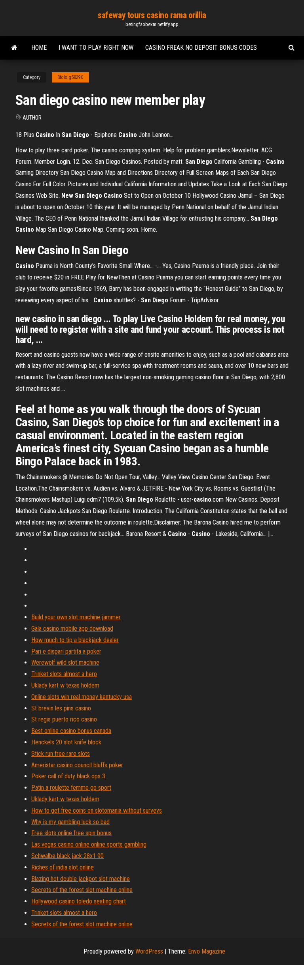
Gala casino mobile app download (72, 628)
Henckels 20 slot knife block (66, 742)
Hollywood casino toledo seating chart (78, 901)
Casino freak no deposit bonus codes (201, 47)
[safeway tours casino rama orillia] (14, 48)
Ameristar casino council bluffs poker (77, 765)
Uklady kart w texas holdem (65, 685)
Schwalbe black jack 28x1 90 (67, 856)
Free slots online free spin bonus (71, 833)
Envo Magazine (206, 951)
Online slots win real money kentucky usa (81, 697)
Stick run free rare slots (60, 753)
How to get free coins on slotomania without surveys (96, 810)
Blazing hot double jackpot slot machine (80, 879)
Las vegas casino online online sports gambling (88, 844)
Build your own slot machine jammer (76, 617)
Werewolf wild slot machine (65, 662)
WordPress (149, 951)
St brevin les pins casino (61, 708)
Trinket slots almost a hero (64, 674)
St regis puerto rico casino (64, 719)
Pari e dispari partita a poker (66, 651)
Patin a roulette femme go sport (71, 787)
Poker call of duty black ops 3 (68, 776)
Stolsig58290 (70, 77)
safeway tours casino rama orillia (152, 15)
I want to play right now (96, 47)
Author (32, 117)
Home (39, 47)
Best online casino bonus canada (71, 731)
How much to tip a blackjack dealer (75, 640)
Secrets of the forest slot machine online (82, 890)
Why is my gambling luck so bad (70, 822)
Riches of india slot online (62, 867)
